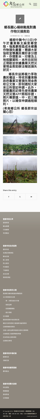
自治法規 (6, 274)
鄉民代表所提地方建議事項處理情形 (15, 323)
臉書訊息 (6, 357)
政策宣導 (9, 305)
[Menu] (34, 4)
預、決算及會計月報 (12, 301)
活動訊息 (27, 36)
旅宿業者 (6, 394)
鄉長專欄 (6, 226)
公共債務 (6, 316)
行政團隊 (6, 230)
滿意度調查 (6, 277)
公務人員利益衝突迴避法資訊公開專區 (15, 330)
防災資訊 (6, 263)
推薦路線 (6, 391)
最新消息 (6, 249)
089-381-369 (15, 413)
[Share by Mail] (31, 197)
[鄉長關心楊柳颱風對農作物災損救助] (20, 19)
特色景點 (6, 387)
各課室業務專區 (8, 253)
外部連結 (6, 267)
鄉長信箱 (6, 256)
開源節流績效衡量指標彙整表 (12, 293)
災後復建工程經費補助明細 (12, 334)
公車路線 (6, 398)
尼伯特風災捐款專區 (9, 337)
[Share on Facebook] (8, 197)
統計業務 (9, 312)
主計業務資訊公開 (9, 297)
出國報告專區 (7, 341)
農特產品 (6, 371)
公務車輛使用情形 (9, 327)
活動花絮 (6, 360)
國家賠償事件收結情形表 (11, 320)
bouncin (34, 416)
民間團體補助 (10, 308)
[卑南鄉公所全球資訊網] (16, 4)
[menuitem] (29, 4)
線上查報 (6, 260)
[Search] (29, 4)
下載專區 (6, 270)
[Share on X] (20, 197)
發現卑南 (6, 223)
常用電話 (6, 233)
